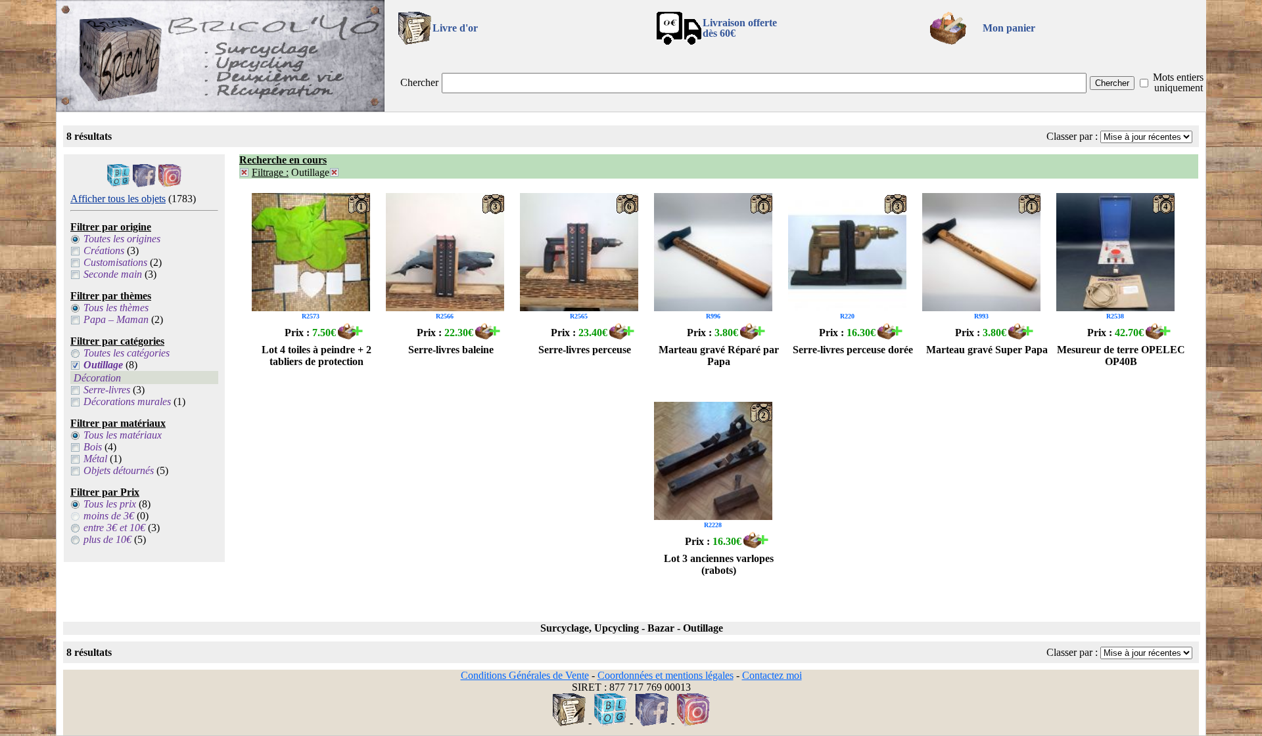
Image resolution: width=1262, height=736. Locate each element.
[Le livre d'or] (569, 722)
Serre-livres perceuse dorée (853, 349)
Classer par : (1072, 136)
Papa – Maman (116, 319)
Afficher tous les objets (118, 198)
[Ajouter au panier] (350, 335)
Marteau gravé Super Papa (987, 349)
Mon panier (1009, 27)
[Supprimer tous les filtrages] (244, 172)
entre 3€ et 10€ (114, 527)
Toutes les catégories (126, 352)
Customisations (115, 262)
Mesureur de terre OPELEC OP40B (1121, 355)
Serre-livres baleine (451, 349)
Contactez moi (772, 675)
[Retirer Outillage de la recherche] (334, 172)
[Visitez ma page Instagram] (169, 183)
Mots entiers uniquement (1178, 82)
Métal (95, 458)
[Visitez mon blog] (118, 183)
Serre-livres (106, 389)
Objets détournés (118, 470)
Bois (92, 446)
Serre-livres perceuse (584, 349)
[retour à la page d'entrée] (220, 108)
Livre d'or (455, 27)
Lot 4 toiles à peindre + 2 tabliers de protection (316, 355)
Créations (103, 250)
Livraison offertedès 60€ (740, 28)
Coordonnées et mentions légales (665, 675)
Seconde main (112, 274)
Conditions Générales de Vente (525, 675)
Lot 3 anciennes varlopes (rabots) (719, 564)
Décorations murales (127, 401)
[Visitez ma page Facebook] (144, 183)
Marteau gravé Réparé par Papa (719, 355)
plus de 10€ (107, 539)
